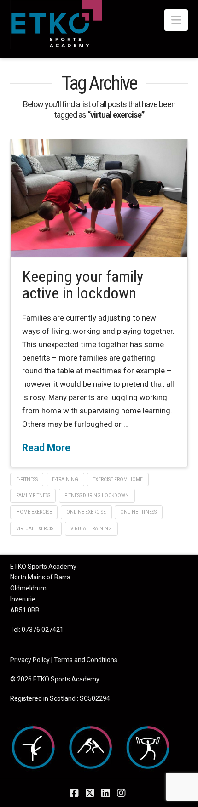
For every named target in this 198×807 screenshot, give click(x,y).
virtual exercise (36, 528)
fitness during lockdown (96, 495)
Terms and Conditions (85, 660)
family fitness (33, 495)
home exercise (34, 512)
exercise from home (118, 479)
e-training (65, 479)
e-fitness (27, 479)
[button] (176, 20)
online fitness (138, 512)
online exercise (86, 512)
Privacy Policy (30, 660)
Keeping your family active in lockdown (82, 284)
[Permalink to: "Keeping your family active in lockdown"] (99, 198)
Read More (46, 447)
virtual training (91, 528)
